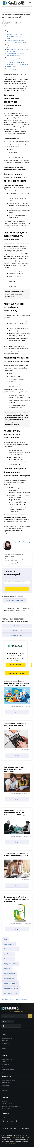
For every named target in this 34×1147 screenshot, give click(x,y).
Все (5, 939)
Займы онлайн (6, 1085)
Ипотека (4, 1061)
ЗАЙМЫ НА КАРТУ (17, 635)
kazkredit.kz (14, 1137)
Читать (17, 712)
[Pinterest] (16, 1121)
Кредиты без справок (8, 1067)
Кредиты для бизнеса (8, 1069)
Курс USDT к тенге (7, 1103)
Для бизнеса (8, 954)
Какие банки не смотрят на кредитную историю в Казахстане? (15, 769)
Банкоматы (5, 1040)
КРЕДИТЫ (17, 626)
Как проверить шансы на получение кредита (15, 54)
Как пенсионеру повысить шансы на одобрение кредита (17, 41)
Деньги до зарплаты (7, 1088)
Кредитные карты (10, 964)
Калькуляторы (6, 1108)
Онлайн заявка (15, 665)
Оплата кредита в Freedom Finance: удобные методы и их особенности (16, 899)
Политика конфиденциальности (10, 1143)
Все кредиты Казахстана (17, 673)
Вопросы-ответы (6, 1051)
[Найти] (30, 1016)
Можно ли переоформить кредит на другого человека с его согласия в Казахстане (16, 683)
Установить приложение (12, 1026)
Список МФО (5, 1093)
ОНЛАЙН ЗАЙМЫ (17, 631)
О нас (3, 1117)
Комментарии (11, 66)
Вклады (4, 1048)
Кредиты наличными (8, 1059)
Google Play (8, 1022)
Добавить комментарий (14, 600)
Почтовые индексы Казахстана (11, 1106)
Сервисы (5, 1098)
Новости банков (6, 1046)
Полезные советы (10, 983)
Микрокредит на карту (8, 1080)
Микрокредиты (9, 978)
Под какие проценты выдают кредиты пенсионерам (17, 46)
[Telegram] (12, 1121)
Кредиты (7, 969)
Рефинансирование (11, 988)
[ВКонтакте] (3, 1121)
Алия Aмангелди (25, 542)
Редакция (5, 999)
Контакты (5, 1114)
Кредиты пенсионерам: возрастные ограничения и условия (16, 36)
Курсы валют (5, 1101)
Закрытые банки (6, 1043)
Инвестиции (8, 959)
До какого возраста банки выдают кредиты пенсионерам (17, 63)
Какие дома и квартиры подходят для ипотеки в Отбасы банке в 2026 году (14, 812)
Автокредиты (9, 944)
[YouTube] (7, 1121)
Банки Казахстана (10, 949)
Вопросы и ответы (10, 993)
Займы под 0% (6, 1082)
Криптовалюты (9, 974)
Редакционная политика (18, 999)
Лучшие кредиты (12, 69)
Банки (4, 1035)
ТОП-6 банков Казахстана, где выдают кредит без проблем (16, 854)
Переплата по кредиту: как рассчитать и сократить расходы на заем (15, 725)
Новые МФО (5, 1090)
